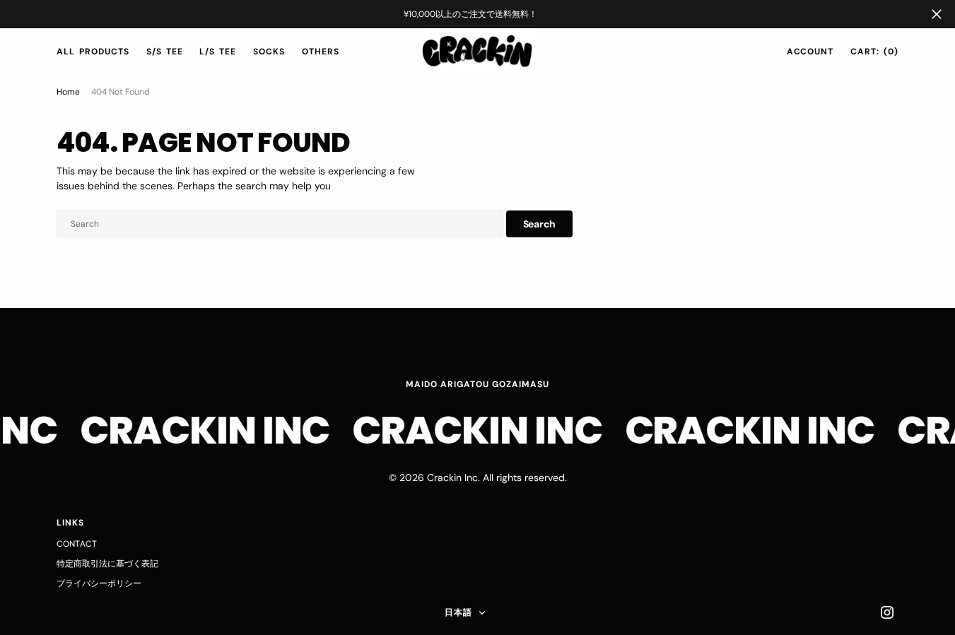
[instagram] (887, 612)
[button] (810, 51)
